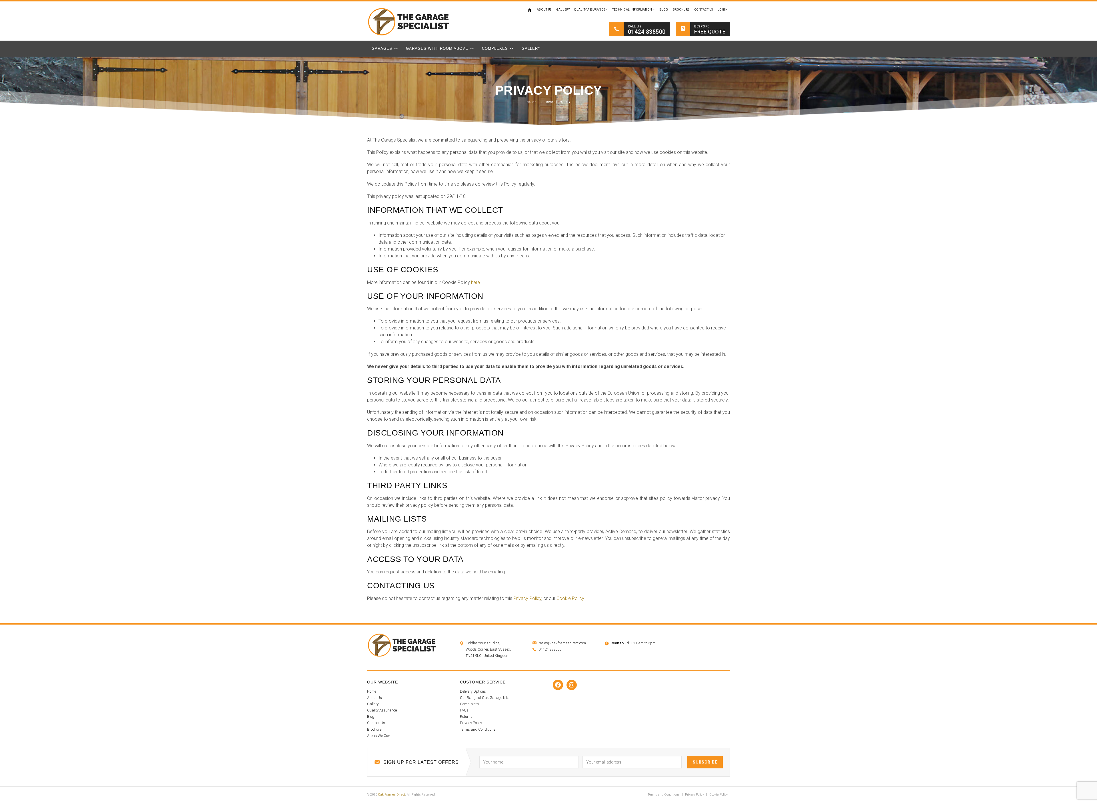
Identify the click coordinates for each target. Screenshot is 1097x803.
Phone (980, 746)
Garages (382, 48)
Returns (466, 716)
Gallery (563, 9)
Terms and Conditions (477, 729)
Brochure (681, 9)
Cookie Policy (718, 794)
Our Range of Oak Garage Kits (484, 697)
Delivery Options (473, 691)
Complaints (469, 704)
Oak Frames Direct (391, 794)
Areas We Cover (380, 736)
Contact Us (703, 9)
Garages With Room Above (437, 48)
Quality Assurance (589, 9)
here (475, 282)
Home (530, 9)
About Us (544, 9)
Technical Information (632, 9)
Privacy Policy (527, 598)
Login (723, 9)
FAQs (464, 710)
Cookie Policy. (570, 598)
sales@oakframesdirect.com (562, 643)
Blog (663, 9)
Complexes (495, 48)
